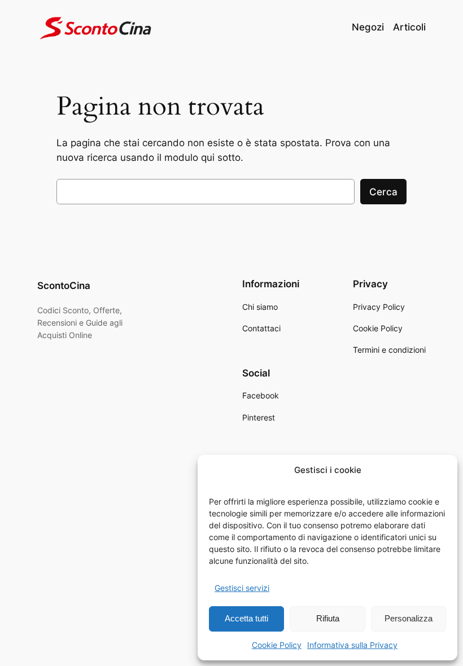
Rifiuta (327, 618)
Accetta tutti (246, 618)
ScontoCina (63, 285)
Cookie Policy (277, 645)
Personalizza (409, 618)
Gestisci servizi (242, 588)
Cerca (383, 192)
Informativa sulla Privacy (352, 645)
